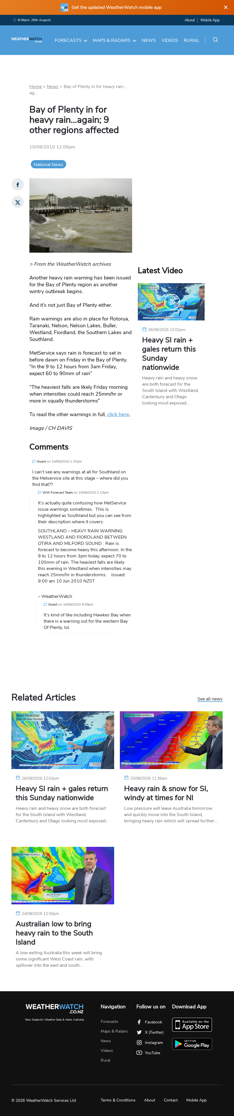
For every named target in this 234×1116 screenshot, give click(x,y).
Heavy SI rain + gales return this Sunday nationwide (169, 354)
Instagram (154, 1042)
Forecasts (68, 40)
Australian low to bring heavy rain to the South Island (54, 933)
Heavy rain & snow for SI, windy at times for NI (166, 793)
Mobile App (210, 20)
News (149, 40)
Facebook (153, 1022)
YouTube (152, 1053)
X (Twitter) (154, 1032)
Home (35, 86)
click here (118, 414)
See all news (210, 699)
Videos (170, 40)
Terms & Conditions (118, 1100)
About (190, 20)
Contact (171, 1100)
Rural (191, 40)
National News (48, 165)
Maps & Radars (111, 40)
